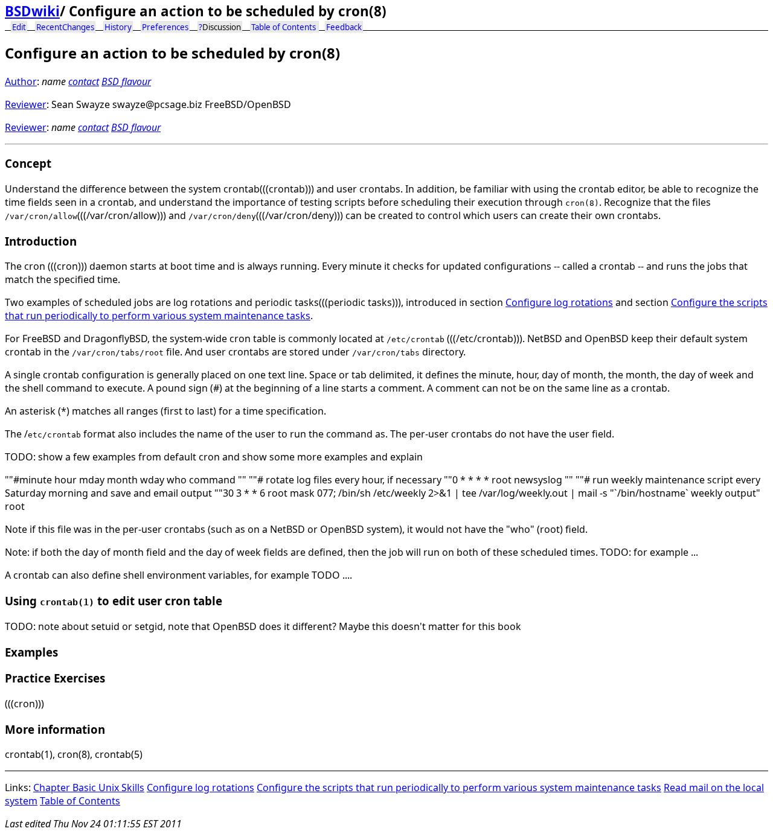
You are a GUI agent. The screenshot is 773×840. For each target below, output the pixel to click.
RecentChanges (65, 27)
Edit (19, 27)
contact (83, 81)
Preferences (165, 27)
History (118, 27)
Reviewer (26, 104)
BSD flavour (126, 81)
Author (21, 81)
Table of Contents (283, 27)
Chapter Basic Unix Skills (88, 787)
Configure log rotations (559, 302)
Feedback (344, 27)
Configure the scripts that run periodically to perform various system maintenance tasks (459, 787)
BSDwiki (32, 11)
